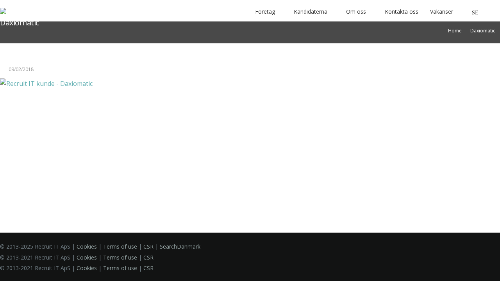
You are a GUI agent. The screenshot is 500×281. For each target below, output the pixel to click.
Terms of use (120, 246)
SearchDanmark (180, 246)
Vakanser (441, 11)
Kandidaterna (310, 11)
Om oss (356, 11)
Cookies (87, 246)
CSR (148, 246)
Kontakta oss (401, 11)
